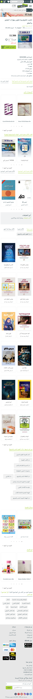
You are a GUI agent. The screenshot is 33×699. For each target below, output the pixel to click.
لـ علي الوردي (8, 205)
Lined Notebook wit (8, 122)
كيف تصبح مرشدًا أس (24, 334)
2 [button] (19, 126)
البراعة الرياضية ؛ (24, 160)
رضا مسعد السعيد (26, 26)
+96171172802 (28, 670)
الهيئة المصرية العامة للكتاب (22, 493)
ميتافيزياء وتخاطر (11, 618)
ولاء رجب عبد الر (24, 268)
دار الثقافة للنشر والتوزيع (23, 476)
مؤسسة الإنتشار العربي (24, 487)
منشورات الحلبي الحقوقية (23, 471)
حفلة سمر (24, 368)
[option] (24, 109)
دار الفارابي (8, 476)
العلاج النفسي (15, 603)
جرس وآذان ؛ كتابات (8, 368)
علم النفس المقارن (10, 614)
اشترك (9, 687)
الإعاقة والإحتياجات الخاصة (19, 600)
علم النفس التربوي (9, 610)
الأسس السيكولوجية (8, 265)
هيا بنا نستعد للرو (24, 537)
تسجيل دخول (27, 1)
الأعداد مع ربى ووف (8, 537)
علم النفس (29, 595)
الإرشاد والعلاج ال (24, 436)
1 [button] (21, 126)
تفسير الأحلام (23, 607)
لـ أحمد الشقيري (24, 205)
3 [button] (16, 126)
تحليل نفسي (6, 603)
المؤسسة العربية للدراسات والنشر (21, 482)
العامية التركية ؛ (24, 402)
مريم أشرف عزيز (24, 371)
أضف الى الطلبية (10, 47)
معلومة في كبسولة (8, 436)
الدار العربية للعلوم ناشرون (23, 454)
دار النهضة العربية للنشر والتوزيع (21, 498)
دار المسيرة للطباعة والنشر (23, 465)
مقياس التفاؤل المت (8, 299)
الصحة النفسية (26, 603)
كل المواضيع (5, 592)
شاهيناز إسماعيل (8, 405)
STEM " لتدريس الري (8, 160)
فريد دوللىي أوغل (24, 405)
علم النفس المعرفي (22, 614)
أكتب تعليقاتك (27, 218)
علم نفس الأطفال (22, 618)
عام (7, 607)
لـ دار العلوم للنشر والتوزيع (25, 234)
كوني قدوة (8, 334)
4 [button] (13, 126)
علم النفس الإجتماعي (22, 610)
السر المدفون (8, 402)
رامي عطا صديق (8, 371)
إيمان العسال (8, 336)
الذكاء (8, 600)
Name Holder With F (24, 579)
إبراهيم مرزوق (8, 439)
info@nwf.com (27, 672)
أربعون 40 (24, 202)
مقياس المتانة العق (24, 299)
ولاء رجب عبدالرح (24, 439)
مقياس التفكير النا (25, 265)
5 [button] (11, 126)
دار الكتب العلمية (25, 460)
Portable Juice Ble (8, 579)
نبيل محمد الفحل (8, 268)
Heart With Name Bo (24, 122)
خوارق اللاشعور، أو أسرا (8, 202)
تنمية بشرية (14, 607)
